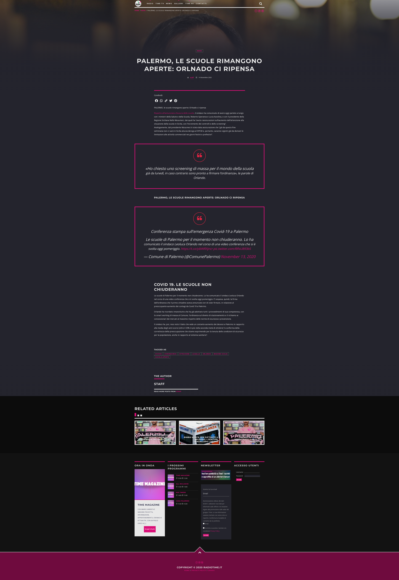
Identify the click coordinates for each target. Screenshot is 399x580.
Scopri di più (155, 433)
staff (192, 77)
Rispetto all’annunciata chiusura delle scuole (174, 113)
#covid (158, 354)
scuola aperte (162, 357)
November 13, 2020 (238, 256)
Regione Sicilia (221, 354)
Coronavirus (170, 354)
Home (137, 10)
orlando (207, 354)
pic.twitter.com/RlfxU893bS (232, 249)
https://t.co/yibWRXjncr (197, 249)
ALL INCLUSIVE (182, 484)
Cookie (211, 570)
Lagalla (196, 354)
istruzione (184, 354)
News (143, 10)
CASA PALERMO (182, 501)
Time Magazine (183, 475)
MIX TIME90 (181, 492)
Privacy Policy (214, 531)
